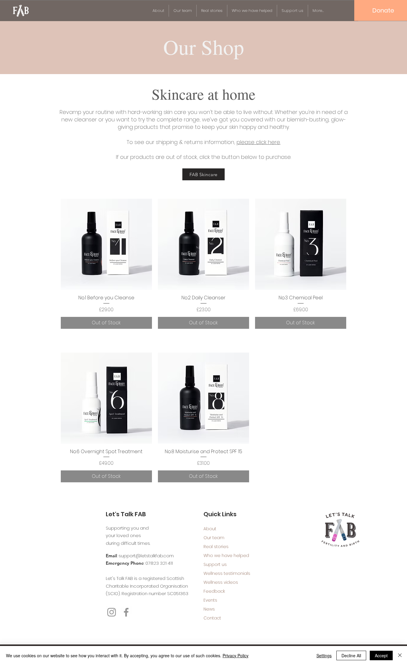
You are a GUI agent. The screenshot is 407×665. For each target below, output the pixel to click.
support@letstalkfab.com (146, 556)
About (210, 529)
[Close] (399, 655)
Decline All (351, 655)
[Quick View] (106, 244)
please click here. (258, 142)
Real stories (216, 547)
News (209, 609)
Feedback (214, 591)
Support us (215, 564)
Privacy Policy (235, 655)
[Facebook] (126, 612)
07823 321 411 (159, 563)
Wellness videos (221, 582)
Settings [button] (324, 655)
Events (210, 600)
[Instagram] (111, 612)
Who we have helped (225, 555)
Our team (214, 538)
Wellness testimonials (225, 573)
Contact (212, 618)
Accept (381, 655)
